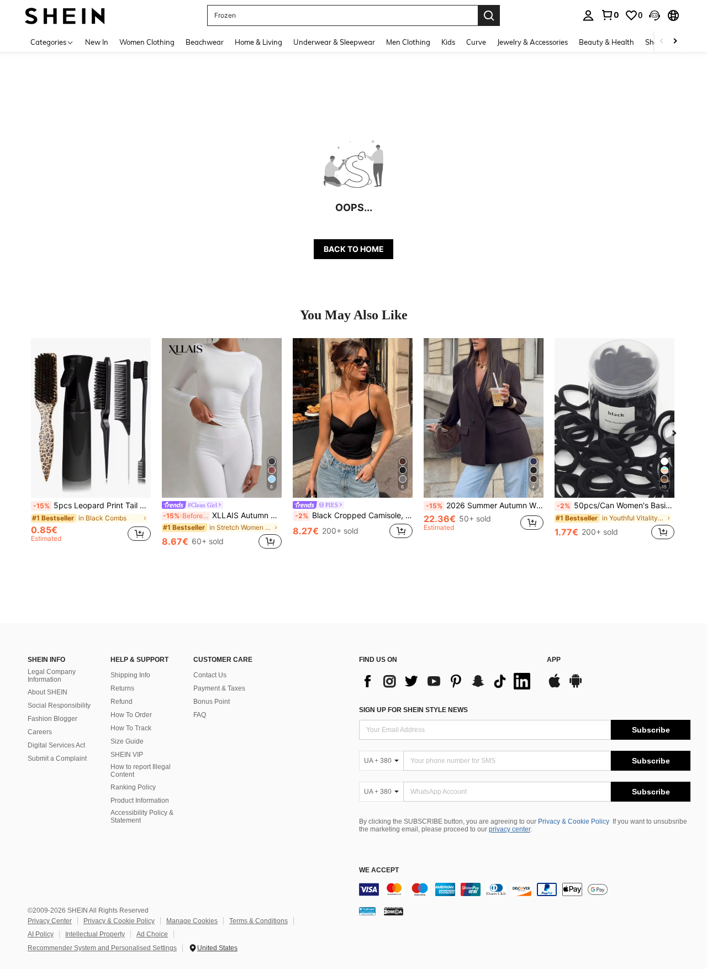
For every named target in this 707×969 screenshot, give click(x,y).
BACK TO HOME (354, 249)
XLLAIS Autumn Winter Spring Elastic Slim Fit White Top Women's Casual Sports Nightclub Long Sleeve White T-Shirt (222, 515)
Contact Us (209, 675)
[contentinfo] (524, 889)
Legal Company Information (52, 675)
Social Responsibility (59, 705)
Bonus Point (211, 701)
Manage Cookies (192, 921)
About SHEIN (47, 692)
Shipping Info (130, 675)
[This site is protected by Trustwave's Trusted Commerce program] (367, 910)
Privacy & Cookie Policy (573, 821)
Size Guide (127, 741)
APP (554, 659)
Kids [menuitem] (448, 42)
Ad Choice (152, 934)
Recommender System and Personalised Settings (102, 948)
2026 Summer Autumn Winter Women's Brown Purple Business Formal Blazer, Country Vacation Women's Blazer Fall (485, 505)
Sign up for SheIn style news (413, 710)
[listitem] (91, 445)
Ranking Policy (133, 787)
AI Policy (41, 934)
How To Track (130, 728)
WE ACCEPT (379, 870)
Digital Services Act (56, 745)
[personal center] (588, 15)
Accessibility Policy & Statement (141, 816)
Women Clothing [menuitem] (147, 42)
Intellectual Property (95, 934)
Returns (122, 688)
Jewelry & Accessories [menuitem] (532, 42)
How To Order (131, 715)
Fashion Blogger (52, 719)
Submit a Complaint (57, 758)
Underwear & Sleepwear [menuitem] (334, 42)
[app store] (554, 686)
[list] (447, 681)
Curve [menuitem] (476, 42)
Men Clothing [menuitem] (408, 42)
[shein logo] (65, 15)
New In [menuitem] (96, 42)
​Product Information (139, 800)
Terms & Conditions (258, 921)
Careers (40, 732)
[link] (609, 15)
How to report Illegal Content (140, 770)
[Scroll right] (675, 41)
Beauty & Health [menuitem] (606, 42)
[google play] (575, 686)
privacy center (509, 829)
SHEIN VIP (126, 755)
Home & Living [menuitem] (258, 42)
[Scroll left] (662, 41)
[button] (654, 15)
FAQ (199, 715)
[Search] (489, 15)
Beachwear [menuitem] (205, 42)
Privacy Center (50, 921)
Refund (121, 701)
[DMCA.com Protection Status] (393, 910)
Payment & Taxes (219, 688)
